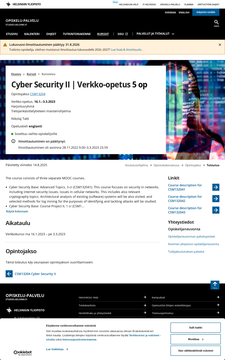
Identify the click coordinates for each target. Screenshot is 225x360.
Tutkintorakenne (77, 34)
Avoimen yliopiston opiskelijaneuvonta (193, 244)
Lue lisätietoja (54, 349)
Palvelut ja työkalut (153, 34)
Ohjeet (51, 34)
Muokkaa (193, 339)
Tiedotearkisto (87, 305)
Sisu (123, 34)
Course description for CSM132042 (185, 198)
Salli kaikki (195, 327)
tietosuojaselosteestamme (79, 339)
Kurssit (103, 34)
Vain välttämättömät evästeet (195, 350)
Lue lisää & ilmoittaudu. (126, 50)
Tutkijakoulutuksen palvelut (186, 252)
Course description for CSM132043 (185, 210)
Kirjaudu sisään (206, 12)
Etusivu (12, 34)
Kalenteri (32, 34)
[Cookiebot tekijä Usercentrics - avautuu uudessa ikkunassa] (22, 353)
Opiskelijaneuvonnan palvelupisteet (191, 236)
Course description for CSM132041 (185, 187)
